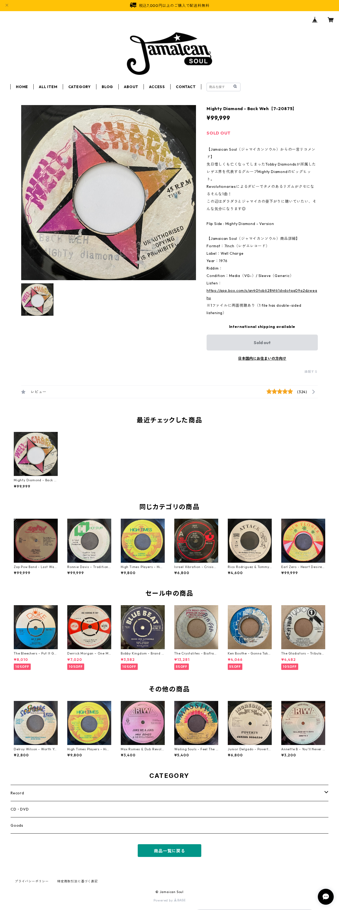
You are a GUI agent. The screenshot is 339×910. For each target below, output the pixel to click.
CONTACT (186, 86)
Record (17, 793)
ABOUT (131, 86)
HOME (22, 86)
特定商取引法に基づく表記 (77, 881)
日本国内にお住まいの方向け (262, 358)
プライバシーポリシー (32, 881)
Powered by (164, 900)
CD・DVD (20, 809)
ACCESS (157, 86)
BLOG (107, 86)
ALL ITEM (48, 86)
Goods (17, 825)
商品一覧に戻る (169, 850)
